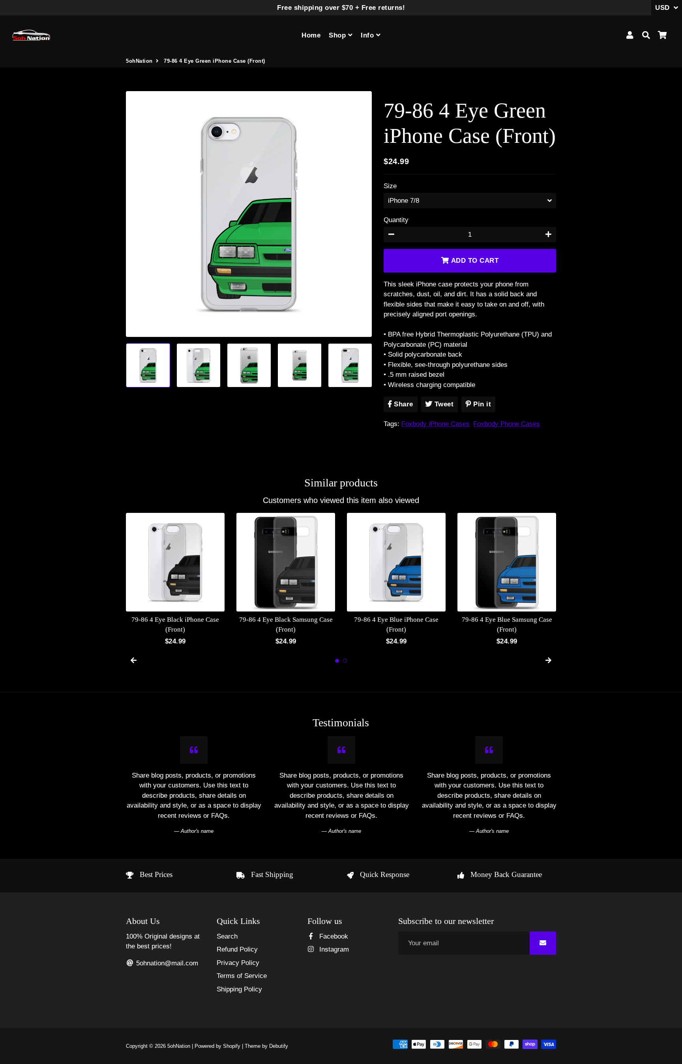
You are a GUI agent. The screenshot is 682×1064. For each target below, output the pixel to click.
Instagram (333, 949)
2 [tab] (345, 661)
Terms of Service (242, 976)
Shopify (231, 1046)
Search (227, 936)
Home (311, 35)
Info (368, 35)
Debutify (278, 1046)
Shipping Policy (239, 989)
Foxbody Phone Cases (506, 424)
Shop (338, 35)
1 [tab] (337, 661)
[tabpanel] (175, 580)
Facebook (332, 936)
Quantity (396, 220)
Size (390, 186)
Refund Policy (237, 949)
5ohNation (139, 61)
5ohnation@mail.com (166, 963)
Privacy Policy (238, 963)
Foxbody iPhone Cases (435, 424)
